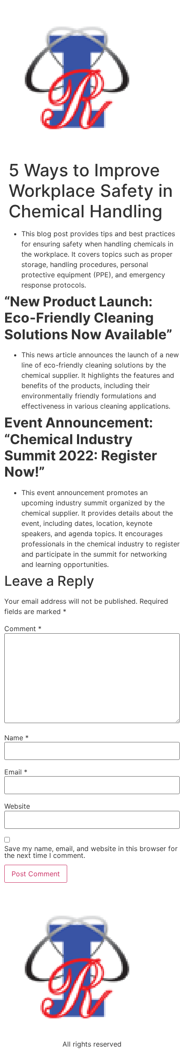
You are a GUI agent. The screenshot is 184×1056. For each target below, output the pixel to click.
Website (17, 806)
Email (15, 771)
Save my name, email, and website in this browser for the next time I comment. (91, 852)
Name (16, 737)
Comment (23, 628)
